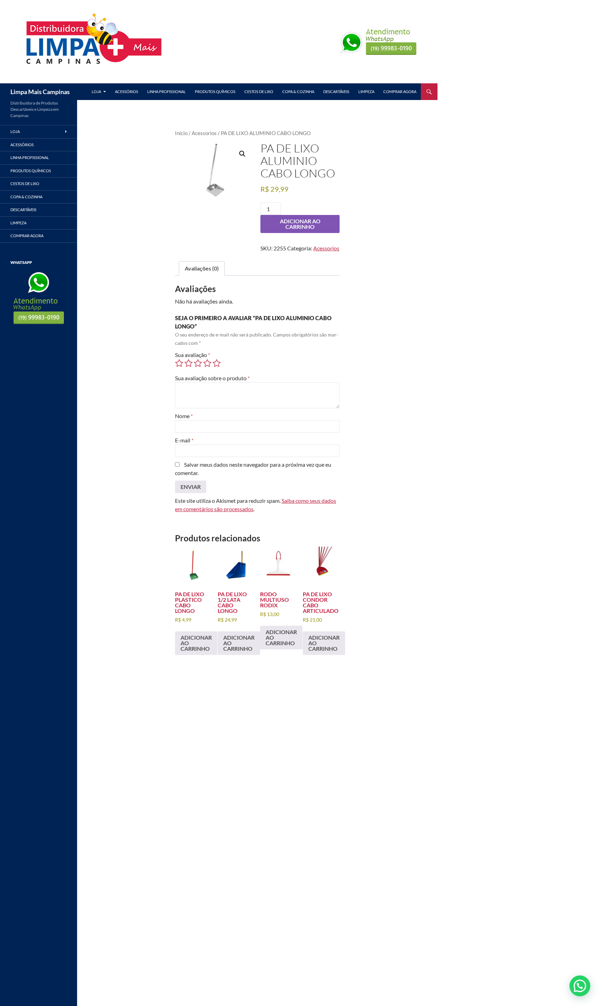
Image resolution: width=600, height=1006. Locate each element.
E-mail (184, 440)
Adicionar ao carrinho (300, 224)
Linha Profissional (166, 91)
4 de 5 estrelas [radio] (207, 363)
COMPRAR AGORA (399, 91)
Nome (184, 416)
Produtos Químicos (215, 91)
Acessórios (126, 91)
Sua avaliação (192, 354)
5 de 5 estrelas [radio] (216, 363)
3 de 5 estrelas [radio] (198, 363)
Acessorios (204, 133)
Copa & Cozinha (298, 91)
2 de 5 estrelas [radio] (188, 363)
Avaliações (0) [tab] (202, 268)
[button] (242, 154)
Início (181, 133)
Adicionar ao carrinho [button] (196, 643)
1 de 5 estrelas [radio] (179, 363)
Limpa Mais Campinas (40, 91)
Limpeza (366, 91)
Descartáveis (336, 91)
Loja (96, 91)
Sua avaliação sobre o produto (212, 378)
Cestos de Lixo (258, 91)
